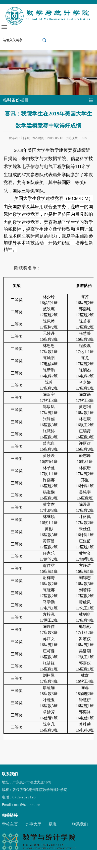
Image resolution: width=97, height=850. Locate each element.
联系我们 (80, 824)
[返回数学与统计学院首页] (48, 8)
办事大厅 (33, 824)
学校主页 (10, 824)
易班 (52, 824)
